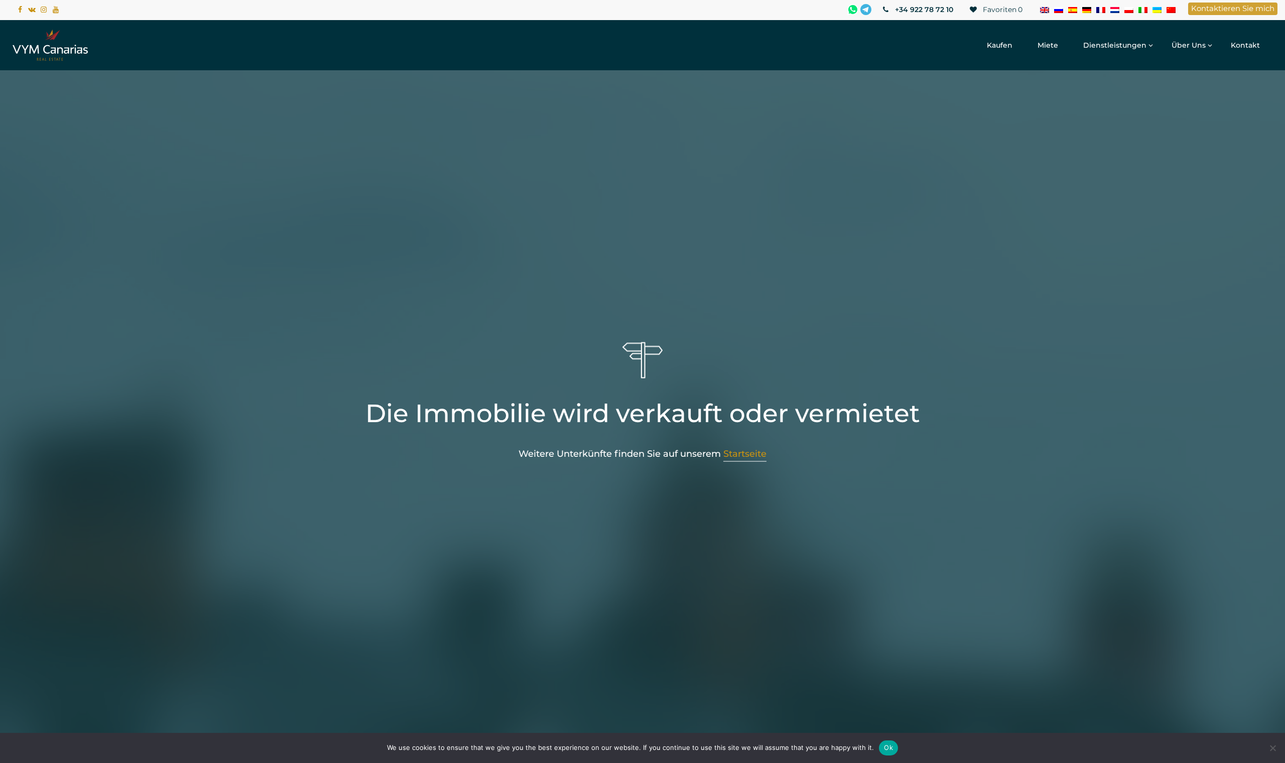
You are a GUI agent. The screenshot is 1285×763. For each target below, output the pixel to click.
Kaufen (999, 45)
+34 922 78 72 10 (923, 9)
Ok (888, 747)
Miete (1048, 45)
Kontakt (1245, 45)
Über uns (1189, 45)
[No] (1272, 748)
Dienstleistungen (1114, 45)
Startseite (744, 453)
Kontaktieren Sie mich (1232, 8)
